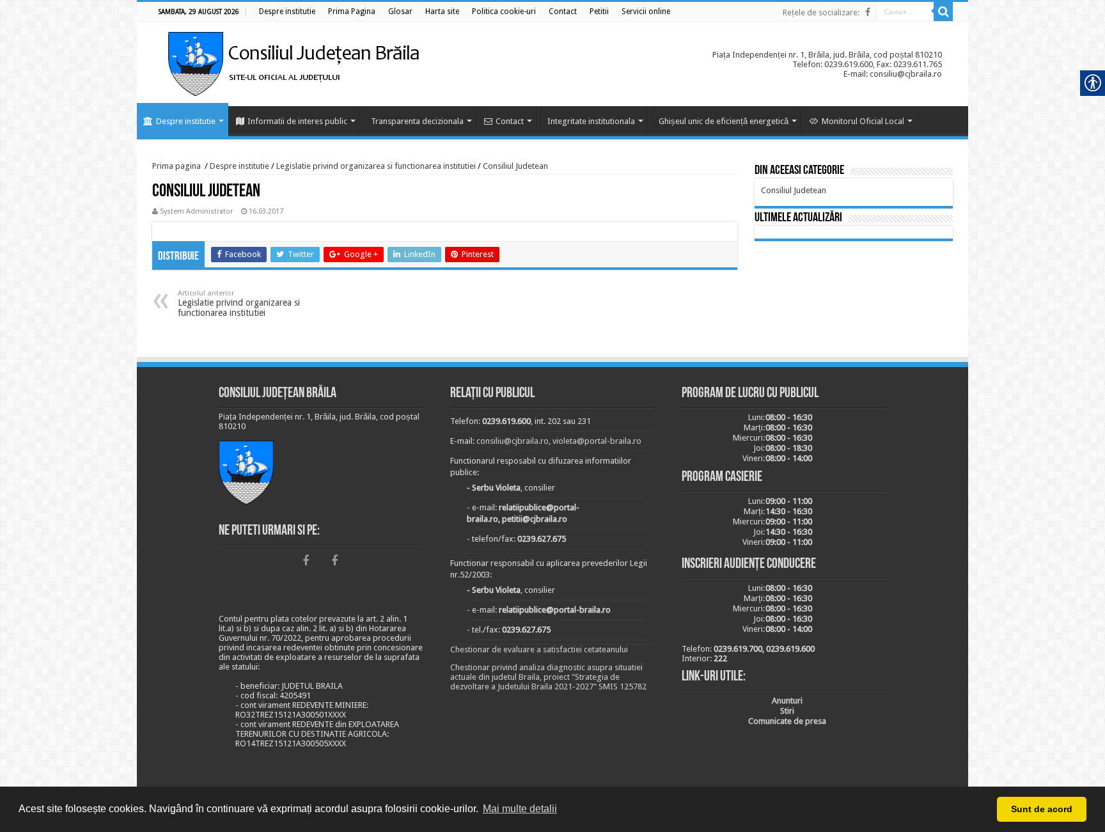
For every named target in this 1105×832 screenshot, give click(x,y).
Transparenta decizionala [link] (417, 121)
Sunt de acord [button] (1041, 809)
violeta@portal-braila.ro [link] (596, 441)
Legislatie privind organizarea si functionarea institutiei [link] (376, 166)
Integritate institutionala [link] (591, 121)
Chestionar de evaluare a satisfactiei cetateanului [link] (539, 649)
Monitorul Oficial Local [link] (863, 121)
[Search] (943, 11)
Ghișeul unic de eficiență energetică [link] (723, 121)
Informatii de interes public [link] (297, 121)
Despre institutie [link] (186, 121)
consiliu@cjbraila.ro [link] (512, 441)
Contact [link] (510, 121)
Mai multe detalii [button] (520, 808)
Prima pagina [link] (176, 166)
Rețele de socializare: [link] (821, 12)
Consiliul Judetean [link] (515, 166)
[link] (287, 11)
